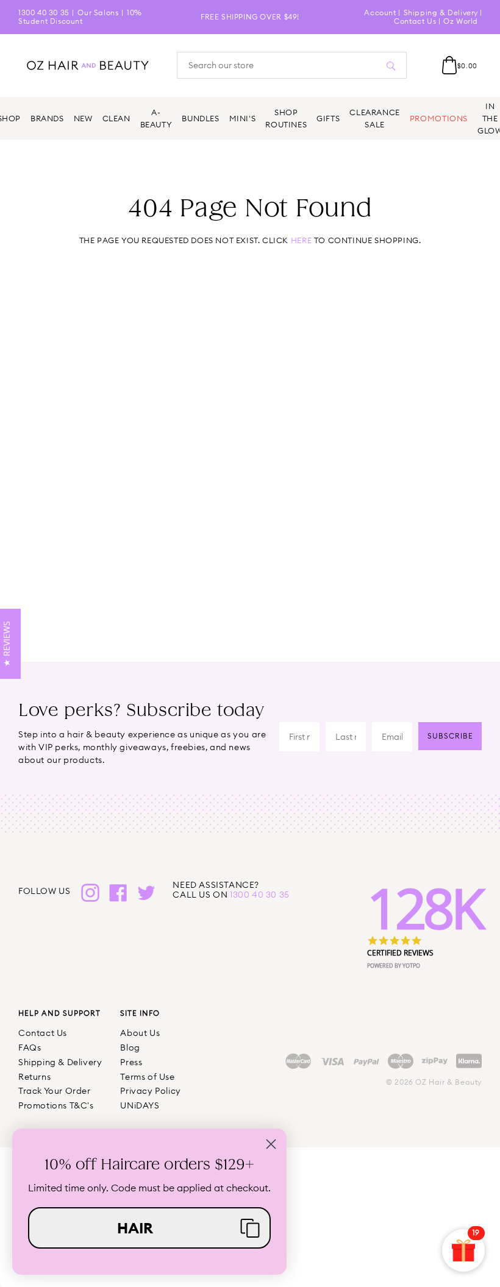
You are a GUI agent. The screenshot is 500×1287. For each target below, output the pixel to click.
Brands (47, 118)
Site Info (140, 1013)
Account (380, 12)
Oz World (460, 21)
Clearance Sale (374, 118)
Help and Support (59, 1013)
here (301, 240)
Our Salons (97, 12)
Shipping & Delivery (441, 12)
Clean (116, 118)
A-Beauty (156, 118)
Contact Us (415, 21)
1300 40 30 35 (44, 12)
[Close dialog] (271, 1144)
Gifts (328, 118)
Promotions (439, 118)
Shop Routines (286, 118)
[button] (149, 1228)
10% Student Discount (80, 17)
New (83, 118)
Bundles (200, 118)
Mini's (242, 118)
